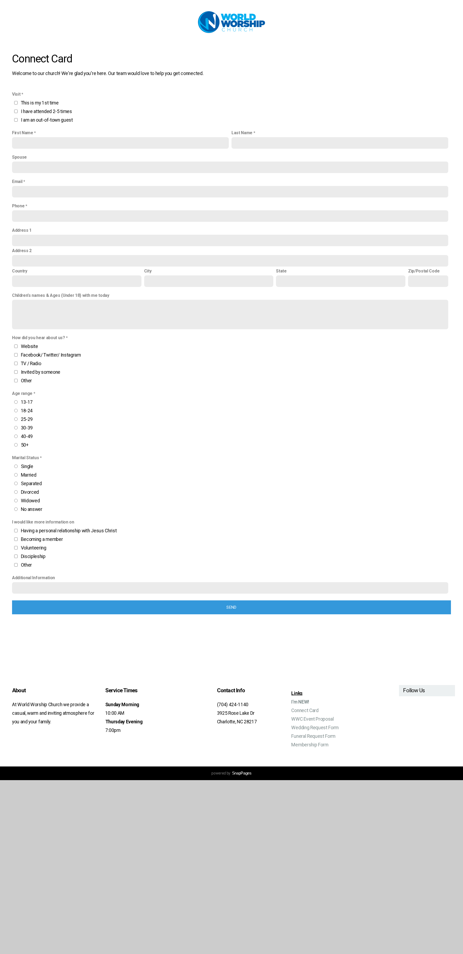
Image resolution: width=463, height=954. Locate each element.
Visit (16, 94)
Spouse (19, 157)
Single (27, 466)
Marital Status (25, 457)
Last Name (242, 132)
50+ (25, 445)
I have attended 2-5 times (46, 111)
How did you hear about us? (38, 337)
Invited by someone (40, 372)
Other (26, 380)
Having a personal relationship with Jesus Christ (69, 530)
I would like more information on (43, 522)
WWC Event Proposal (312, 719)
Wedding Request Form (315, 727)
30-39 (27, 428)
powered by (231, 773)
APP (268, 47)
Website (29, 346)
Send (231, 607)
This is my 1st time (40, 103)
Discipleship (33, 556)
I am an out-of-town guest (47, 120)
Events (246, 47)
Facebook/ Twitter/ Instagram (51, 355)
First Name (22, 132)
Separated (31, 483)
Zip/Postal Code (423, 271)
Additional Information (33, 577)
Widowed (30, 500)
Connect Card (304, 710)
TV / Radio (31, 363)
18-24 (27, 410)
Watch (219, 47)
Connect (148, 47)
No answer (31, 509)
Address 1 (22, 230)
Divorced (30, 492)
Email (17, 181)
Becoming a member (42, 539)
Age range (22, 393)
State (281, 271)
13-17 (27, 402)
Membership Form (309, 744)
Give (318, 47)
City (148, 271)
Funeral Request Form (313, 736)
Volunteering (33, 548)
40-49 (27, 436)
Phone (18, 205)
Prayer (290, 47)
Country (19, 271)
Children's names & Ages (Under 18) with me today (60, 295)
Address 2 (22, 250)
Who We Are (185, 47)
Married (28, 475)
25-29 (27, 419)
